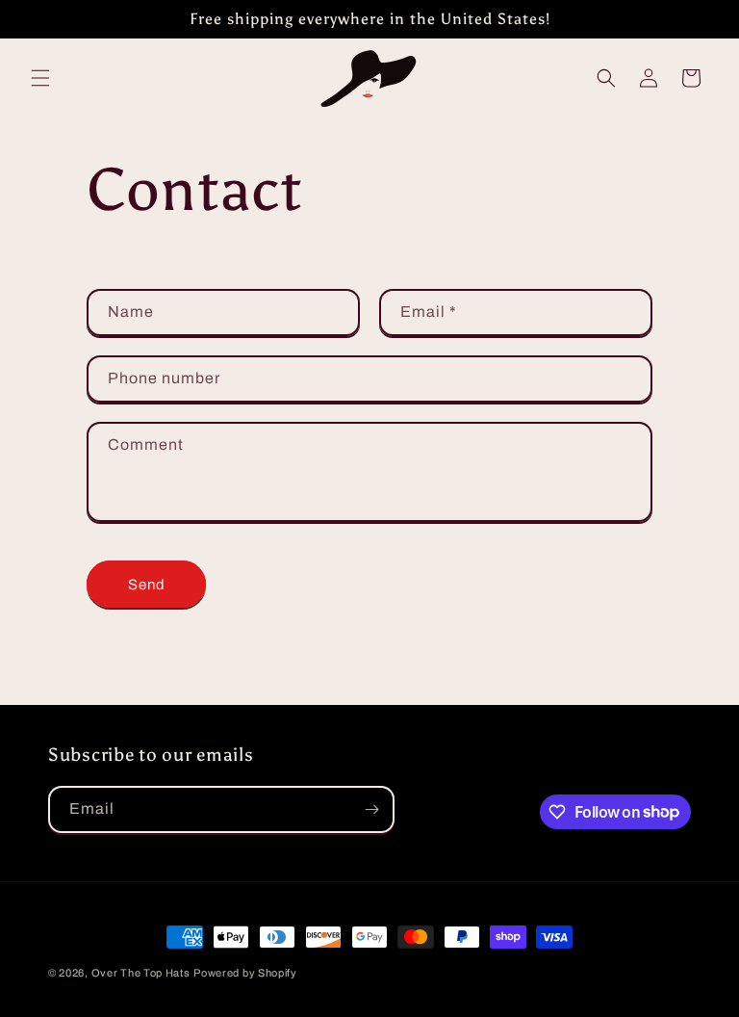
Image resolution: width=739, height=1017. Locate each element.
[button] (40, 78)
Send (147, 584)
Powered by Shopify (245, 972)
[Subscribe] (371, 809)
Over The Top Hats (141, 972)
